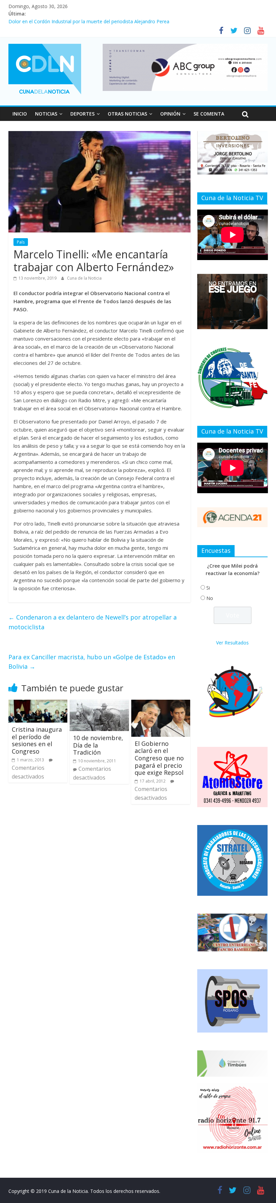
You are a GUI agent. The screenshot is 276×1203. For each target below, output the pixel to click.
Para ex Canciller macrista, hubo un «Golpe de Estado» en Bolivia (91, 662)
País (21, 242)
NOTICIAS (46, 113)
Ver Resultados (232, 642)
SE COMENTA (209, 113)
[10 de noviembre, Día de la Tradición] (99, 703)
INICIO (19, 113)
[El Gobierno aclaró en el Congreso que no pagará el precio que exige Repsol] (161, 703)
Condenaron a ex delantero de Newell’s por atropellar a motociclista (92, 622)
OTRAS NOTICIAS (127, 113)
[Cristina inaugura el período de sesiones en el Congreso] (38, 703)
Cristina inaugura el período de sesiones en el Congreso (37, 740)
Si (208, 587)
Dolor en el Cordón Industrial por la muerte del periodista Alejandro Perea (88, 21)
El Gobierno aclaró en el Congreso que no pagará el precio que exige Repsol (159, 758)
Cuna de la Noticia (84, 278)
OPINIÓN (170, 113)
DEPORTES (82, 113)
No (209, 598)
